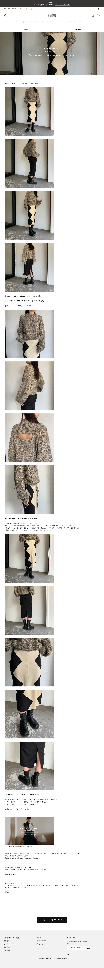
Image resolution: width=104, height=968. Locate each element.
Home (46, 48)
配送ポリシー (7, 950)
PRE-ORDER (78, 22)
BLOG (87, 22)
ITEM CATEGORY (47, 22)
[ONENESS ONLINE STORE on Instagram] (68, 954)
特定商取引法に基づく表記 (11, 938)
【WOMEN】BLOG (54, 48)
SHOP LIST (7, 9)
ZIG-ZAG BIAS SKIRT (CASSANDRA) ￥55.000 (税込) (22, 795)
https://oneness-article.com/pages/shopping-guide (22, 858)
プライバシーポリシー (10, 944)
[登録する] (88, 948)
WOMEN (24, 22)
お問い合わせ (28, 9)
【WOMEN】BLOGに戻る (53, 920)
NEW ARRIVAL (60, 22)
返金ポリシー (7, 947)
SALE (69, 22)
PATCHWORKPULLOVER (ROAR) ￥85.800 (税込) (25, 296)
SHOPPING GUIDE (17, 9)
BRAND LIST (34, 22)
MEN (16, 22)
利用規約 (6, 941)
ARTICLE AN (48, 51)
